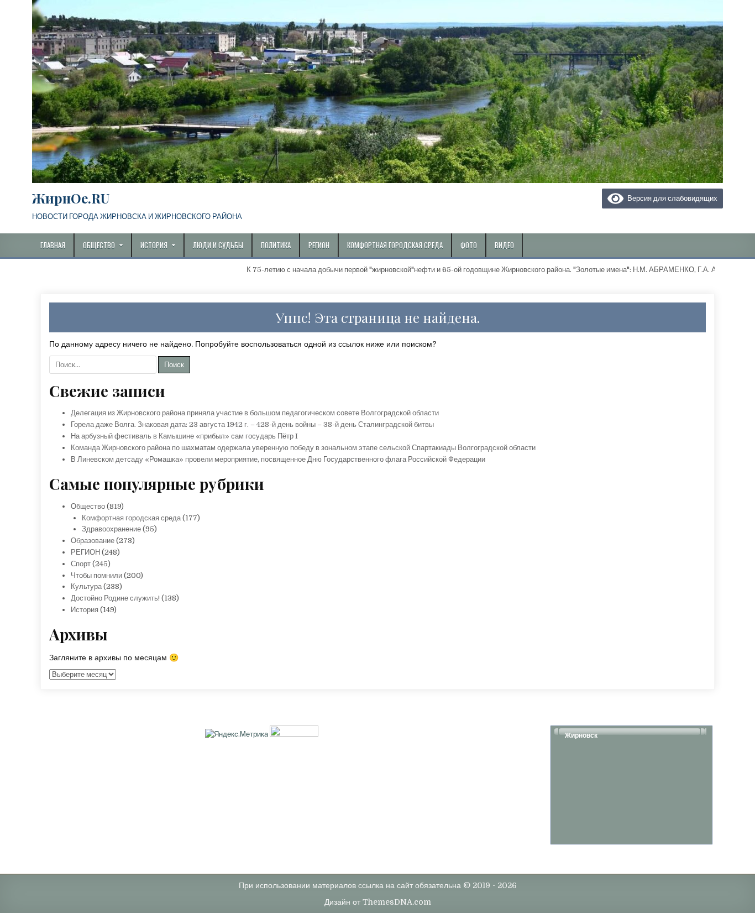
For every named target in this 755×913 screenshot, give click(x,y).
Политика (276, 245)
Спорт (81, 564)
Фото (468, 245)
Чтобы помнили (96, 575)
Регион (318, 245)
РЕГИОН (85, 552)
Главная (52, 245)
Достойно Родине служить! (115, 598)
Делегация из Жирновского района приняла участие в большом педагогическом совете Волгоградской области (255, 413)
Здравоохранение (111, 529)
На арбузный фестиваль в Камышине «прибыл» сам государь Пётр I (184, 436)
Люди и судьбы (218, 245)
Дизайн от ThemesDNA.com (377, 902)
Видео (504, 245)
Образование (92, 540)
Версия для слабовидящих (670, 198)
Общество (99, 245)
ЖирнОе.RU (70, 198)
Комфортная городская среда (395, 245)
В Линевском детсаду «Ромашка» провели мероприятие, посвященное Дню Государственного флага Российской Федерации (278, 459)
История (153, 245)
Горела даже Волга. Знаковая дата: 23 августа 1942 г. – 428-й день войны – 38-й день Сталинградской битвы (252, 424)
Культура (86, 586)
